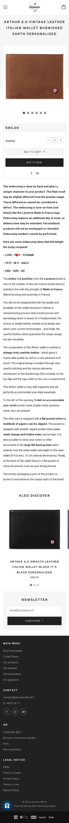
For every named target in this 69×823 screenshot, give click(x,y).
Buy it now (34, 162)
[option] (34, 76)
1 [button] (31, 585)
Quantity (10, 140)
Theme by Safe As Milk (25, 806)
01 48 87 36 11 (11, 703)
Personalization (12, 674)
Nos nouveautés (12, 650)
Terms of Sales (12, 772)
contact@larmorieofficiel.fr (18, 697)
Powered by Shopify (46, 806)
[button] (24, 113)
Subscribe (32, 620)
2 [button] (34, 585)
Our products (10, 662)
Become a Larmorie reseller (19, 737)
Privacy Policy (11, 778)
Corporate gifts (12, 732)
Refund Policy (11, 790)
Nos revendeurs (12, 749)
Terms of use (11, 784)
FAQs (6, 767)
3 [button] (38, 585)
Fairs (6, 743)
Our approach (11, 679)
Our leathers (10, 668)
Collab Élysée (11, 656)
